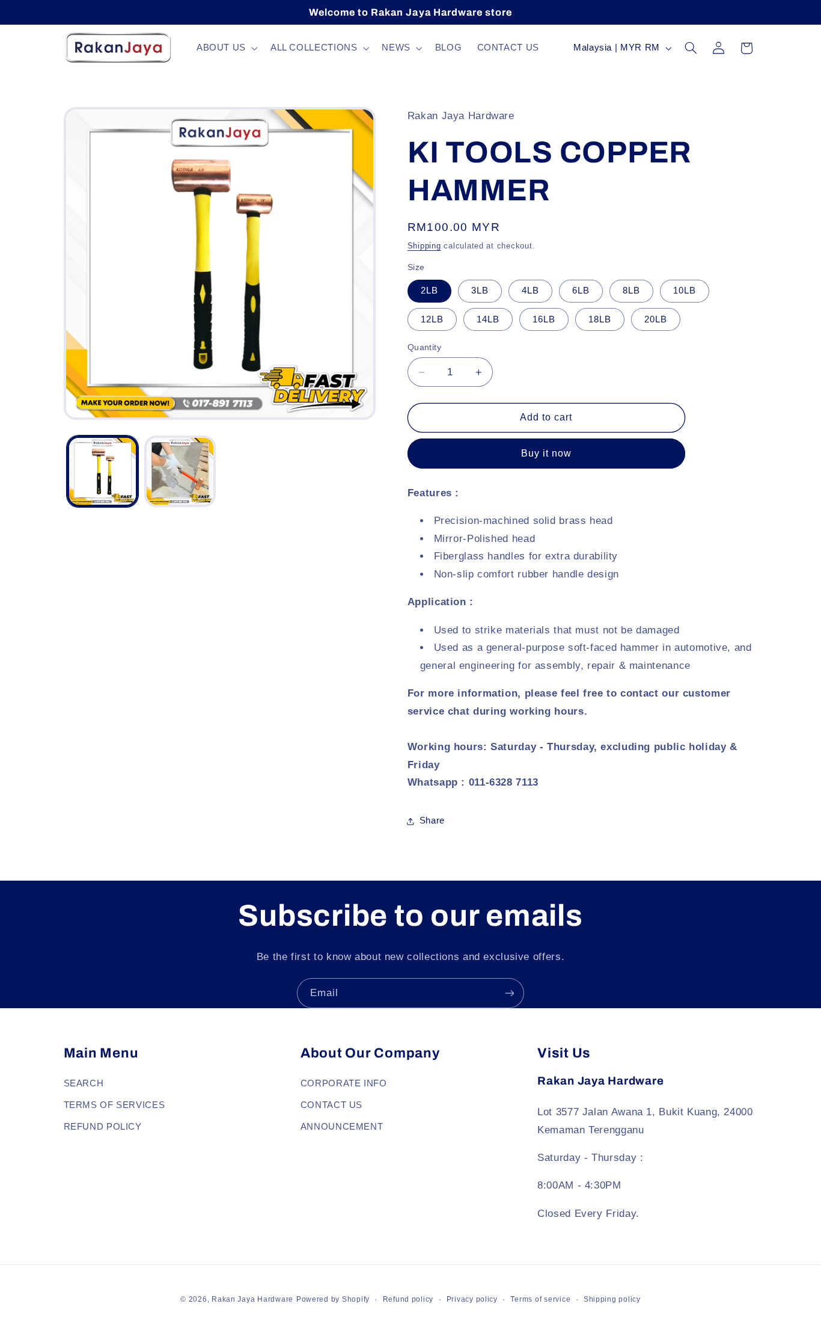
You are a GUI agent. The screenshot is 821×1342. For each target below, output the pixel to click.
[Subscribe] (509, 993)
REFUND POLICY (103, 1126)
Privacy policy (472, 1299)
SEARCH (84, 1083)
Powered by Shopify (333, 1299)
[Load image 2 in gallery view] (180, 471)
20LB (655, 319)
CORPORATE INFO (344, 1083)
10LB (684, 290)
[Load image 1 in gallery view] (102, 471)
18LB (599, 319)
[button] (226, 48)
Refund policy (408, 1299)
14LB (488, 319)
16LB (544, 319)
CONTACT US (331, 1105)
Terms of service (540, 1299)
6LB (581, 290)
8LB (631, 290)
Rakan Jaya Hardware (252, 1299)
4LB (530, 290)
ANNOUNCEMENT (342, 1126)
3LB (480, 290)
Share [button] (432, 820)
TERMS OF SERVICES (114, 1105)
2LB (429, 290)
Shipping (424, 246)
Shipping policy (612, 1299)
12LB (432, 319)
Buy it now (546, 453)
